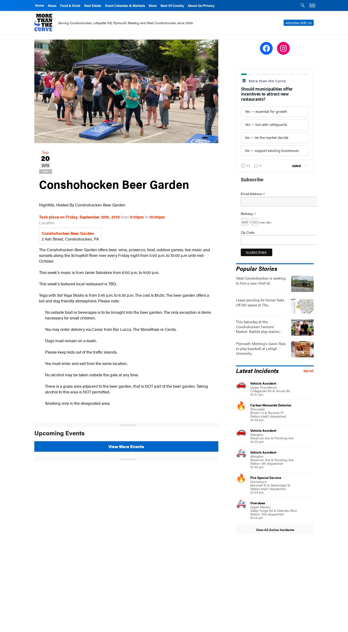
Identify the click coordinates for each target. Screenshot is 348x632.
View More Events (126, 446)
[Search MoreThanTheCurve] (302, 6)
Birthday (248, 214)
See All (308, 371)
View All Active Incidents (275, 529)
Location (46, 222)
